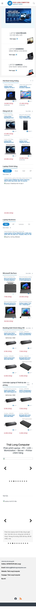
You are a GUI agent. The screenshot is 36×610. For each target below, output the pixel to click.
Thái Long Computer (13, 571)
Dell (24, 171)
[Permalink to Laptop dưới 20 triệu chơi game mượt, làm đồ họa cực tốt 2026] (18, 515)
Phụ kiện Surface (9, 277)
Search (34, 3)
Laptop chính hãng (8, 84)
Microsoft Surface (8, 277)
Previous (6, 468)
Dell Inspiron (15, 231)
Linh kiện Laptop (8, 331)
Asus (16, 171)
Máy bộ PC (21, 114)
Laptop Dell (22, 84)
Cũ (29, 224)
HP (31, 171)
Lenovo (7, 171)
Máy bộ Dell (27, 114)
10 (27, 543)
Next (30, 468)
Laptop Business (8, 178)
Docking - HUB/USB (24, 331)
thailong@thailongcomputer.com (15, 567)
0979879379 (10, 564)
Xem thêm (28, 111)
